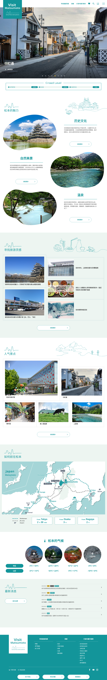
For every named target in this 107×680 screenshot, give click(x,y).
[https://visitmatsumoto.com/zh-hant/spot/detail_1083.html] (20, 413)
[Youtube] (93, 670)
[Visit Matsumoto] (18, 644)
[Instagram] (97, 670)
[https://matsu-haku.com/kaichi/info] (23, 87)
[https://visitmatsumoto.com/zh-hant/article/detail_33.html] (24, 303)
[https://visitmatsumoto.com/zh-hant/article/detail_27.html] (75, 267)
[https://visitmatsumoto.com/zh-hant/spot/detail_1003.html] (31, 379)
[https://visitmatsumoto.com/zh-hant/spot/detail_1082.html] (82, 383)
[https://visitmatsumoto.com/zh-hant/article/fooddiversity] (75, 288)
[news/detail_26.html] (72, 607)
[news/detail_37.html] (72, 594)
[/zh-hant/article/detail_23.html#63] (73, 559)
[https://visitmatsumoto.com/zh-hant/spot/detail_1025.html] (87, 413)
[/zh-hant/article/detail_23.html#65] (92, 559)
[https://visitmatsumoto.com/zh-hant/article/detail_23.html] (24, 271)
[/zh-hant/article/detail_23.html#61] (34, 559)
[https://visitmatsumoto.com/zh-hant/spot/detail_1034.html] (53, 413)
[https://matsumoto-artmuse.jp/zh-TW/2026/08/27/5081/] (72, 587)
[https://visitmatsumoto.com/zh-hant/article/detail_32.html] (75, 309)
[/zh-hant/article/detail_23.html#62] (53, 559)
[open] (53, 87)
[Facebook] (90, 670)
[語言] (98, 4)
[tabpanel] (53, 42)
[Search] (93, 4)
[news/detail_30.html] (72, 601)
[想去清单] (89, 4)
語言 (98, 4)
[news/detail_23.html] (72, 614)
